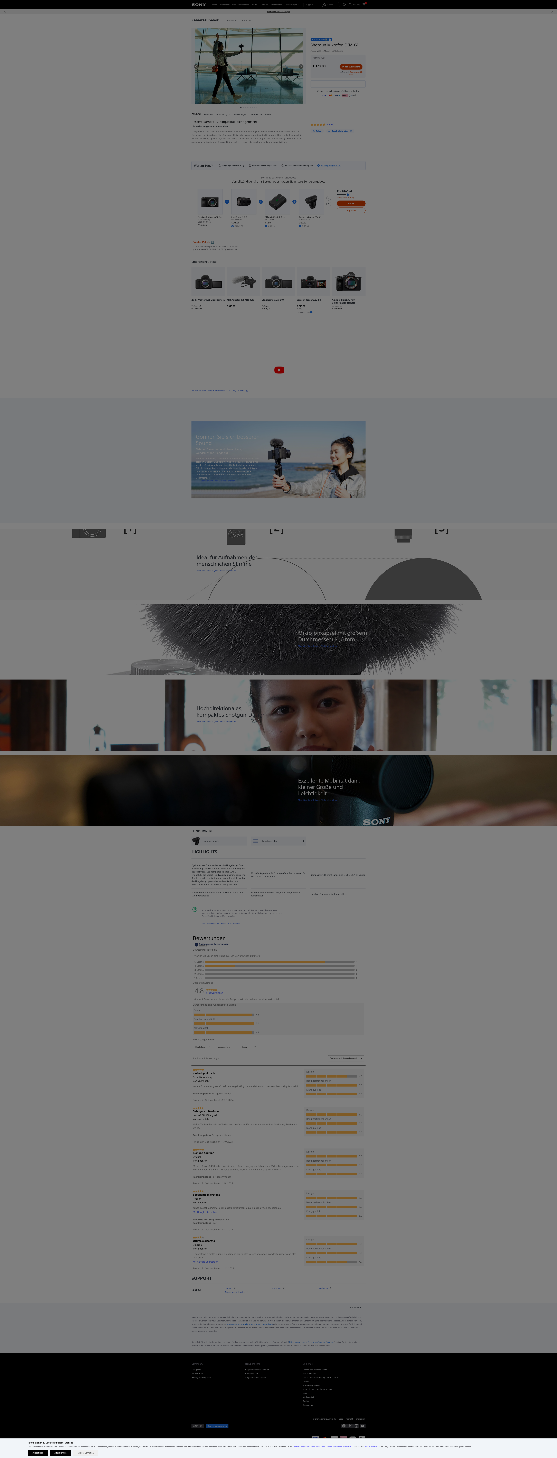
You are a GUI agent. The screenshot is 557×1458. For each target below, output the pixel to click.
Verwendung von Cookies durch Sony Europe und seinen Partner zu (322, 1447)
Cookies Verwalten (85, 1453)
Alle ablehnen (61, 1453)
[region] (278, 1448)
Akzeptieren (38, 1453)
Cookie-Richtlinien (372, 1447)
